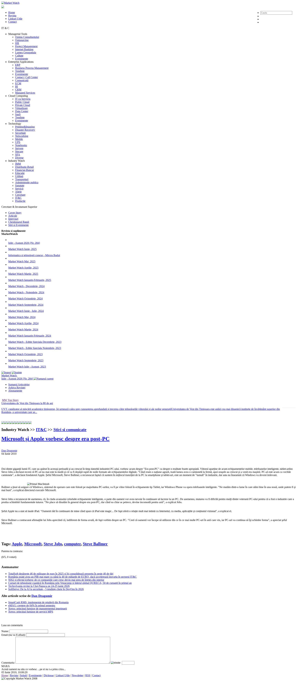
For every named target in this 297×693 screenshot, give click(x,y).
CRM (18, 89)
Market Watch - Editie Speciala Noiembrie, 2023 (34, 348)
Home (11, 12)
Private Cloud (22, 105)
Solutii (23, 675)
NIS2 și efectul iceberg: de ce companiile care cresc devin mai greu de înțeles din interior (56, 579)
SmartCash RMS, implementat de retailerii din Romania (38, 602)
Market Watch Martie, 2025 (23, 273)
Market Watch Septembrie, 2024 (25, 304)
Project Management (26, 46)
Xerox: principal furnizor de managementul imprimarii (37, 608)
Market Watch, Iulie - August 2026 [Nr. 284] (17, 377)
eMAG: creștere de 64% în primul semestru (31, 605)
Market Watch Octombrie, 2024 (25, 298)
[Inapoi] (6, 372)
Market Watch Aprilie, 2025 (23, 267)
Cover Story (14, 212)
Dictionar (49, 675)
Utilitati (19, 176)
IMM (18, 163)
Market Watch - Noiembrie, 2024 (26, 292)
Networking (21, 136)
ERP (17, 64)
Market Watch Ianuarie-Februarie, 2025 (29, 280)
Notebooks (21, 145)
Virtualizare (21, 108)
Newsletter (77, 675)
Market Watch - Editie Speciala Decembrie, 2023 (34, 341)
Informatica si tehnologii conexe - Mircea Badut (34, 255)
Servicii (19, 188)
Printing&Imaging (25, 126)
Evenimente (21, 58)
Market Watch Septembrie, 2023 (25, 360)
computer (72, 544)
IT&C (18, 197)
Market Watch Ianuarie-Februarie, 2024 (29, 335)
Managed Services (25, 92)
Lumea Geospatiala (25, 52)
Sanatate (19, 185)
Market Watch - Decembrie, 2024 (26, 286)
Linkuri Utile (15, 18)
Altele (18, 191)
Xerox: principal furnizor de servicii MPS (30, 611)
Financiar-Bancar (24, 170)
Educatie (20, 173)
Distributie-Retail (24, 166)
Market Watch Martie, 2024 (23, 329)
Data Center (21, 111)
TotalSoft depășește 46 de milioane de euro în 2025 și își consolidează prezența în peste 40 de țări (60, 573)
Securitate (20, 132)
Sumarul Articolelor (19, 384)
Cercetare (20, 194)
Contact (12, 21)
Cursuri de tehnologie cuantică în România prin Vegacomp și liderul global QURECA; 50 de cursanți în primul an (70, 582)
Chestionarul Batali (18, 221)
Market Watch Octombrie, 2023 (25, 354)
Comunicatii (21, 80)
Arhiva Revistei (16, 387)
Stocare (19, 151)
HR (17, 43)
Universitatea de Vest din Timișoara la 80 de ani (27, 403)
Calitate (19, 55)
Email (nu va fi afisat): (13, 634)
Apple (17, 544)
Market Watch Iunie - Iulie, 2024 (26, 310)
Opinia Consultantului (27, 37)
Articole (12, 215)
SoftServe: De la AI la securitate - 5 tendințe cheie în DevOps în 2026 (46, 589)
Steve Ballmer (95, 544)
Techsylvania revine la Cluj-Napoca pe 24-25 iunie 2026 (39, 586)
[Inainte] (17, 372)
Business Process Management (31, 67)
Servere (19, 148)
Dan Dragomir (9, 450)
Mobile (19, 139)
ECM (18, 83)
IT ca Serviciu (22, 98)
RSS (87, 675)
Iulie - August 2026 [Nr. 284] (24, 242)
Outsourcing (22, 40)
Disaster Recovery (25, 129)
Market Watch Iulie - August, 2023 (27, 366)
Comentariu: (8, 662)
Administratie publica (26, 182)
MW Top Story (10, 400)
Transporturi (21, 179)
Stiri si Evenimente (18, 225)
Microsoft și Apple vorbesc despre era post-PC (55, 439)
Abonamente (15, 390)
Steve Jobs (53, 544)
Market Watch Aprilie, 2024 (23, 323)
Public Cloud (22, 102)
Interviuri (13, 218)
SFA (17, 154)
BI (16, 86)
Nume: (5, 631)
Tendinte (20, 71)
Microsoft (33, 544)
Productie (20, 200)
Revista (12, 15)
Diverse (19, 157)
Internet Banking (24, 49)
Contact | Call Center (26, 77)
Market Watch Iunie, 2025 (22, 249)
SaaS (18, 114)
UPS (17, 142)
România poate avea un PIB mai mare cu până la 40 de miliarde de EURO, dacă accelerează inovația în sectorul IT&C (72, 576)
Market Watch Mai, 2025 (21, 261)
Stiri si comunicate (69, 429)
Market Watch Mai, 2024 (21, 317)
